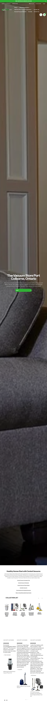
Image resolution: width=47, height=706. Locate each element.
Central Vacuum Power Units (7, 614)
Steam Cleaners (39, 613)
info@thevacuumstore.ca (6, 3)
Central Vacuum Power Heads (23, 585)
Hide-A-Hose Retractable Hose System (23, 592)
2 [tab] (27, 699)
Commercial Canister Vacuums (31, 614)
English (44, 3)
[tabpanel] (10, 657)
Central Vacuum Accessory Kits (23, 580)
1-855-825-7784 (15, 3)
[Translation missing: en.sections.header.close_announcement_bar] (45, 1)
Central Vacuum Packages (23, 582)
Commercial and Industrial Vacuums (23, 590)
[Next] (42, 598)
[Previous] (38, 598)
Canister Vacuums (23, 587)
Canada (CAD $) (38, 3)
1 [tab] (26, 699)
